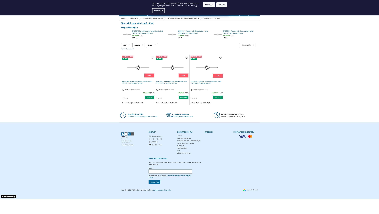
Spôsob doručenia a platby (185, 143)
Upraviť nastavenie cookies (162, 190)
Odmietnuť (209, 5)
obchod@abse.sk (157, 136)
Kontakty (179, 136)
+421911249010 (157, 139)
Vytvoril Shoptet (252, 190)
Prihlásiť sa (154, 182)
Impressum (180, 146)
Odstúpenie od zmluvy (184, 153)
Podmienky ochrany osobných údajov (188, 141)
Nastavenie (158, 11)
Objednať (149, 97)
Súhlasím (221, 5)
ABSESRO (155, 142)
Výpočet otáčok (181, 148)
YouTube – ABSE (157, 145)
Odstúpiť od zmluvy (8, 197)
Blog (178, 150)
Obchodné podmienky (184, 138)
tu (196, 6)
